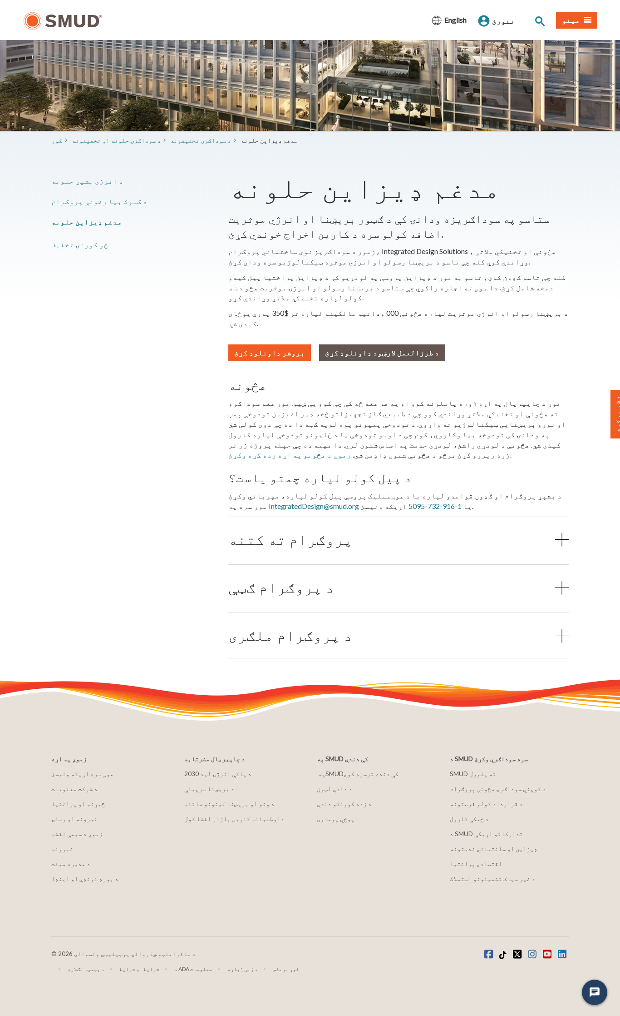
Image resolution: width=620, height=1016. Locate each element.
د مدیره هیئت (70, 863)
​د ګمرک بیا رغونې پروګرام (99, 201)
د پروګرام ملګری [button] (290, 635)
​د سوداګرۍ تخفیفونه (200, 140)
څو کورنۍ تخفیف (79, 244)
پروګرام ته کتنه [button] (290, 539)
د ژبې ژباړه (242, 969)
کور (56, 140)
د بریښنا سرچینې (209, 788)
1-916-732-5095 (435, 506)
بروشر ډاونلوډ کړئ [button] (269, 352)
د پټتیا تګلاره (86, 969)
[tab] (398, 540)
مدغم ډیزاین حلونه (86, 221)
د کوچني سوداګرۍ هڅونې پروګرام (498, 788)
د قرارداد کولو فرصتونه (486, 803)
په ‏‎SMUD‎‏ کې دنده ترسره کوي (358, 773)
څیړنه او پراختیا (78, 803)
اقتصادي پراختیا (476, 863)
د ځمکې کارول (469, 818)
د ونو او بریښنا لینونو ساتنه (229, 803)
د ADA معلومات (193, 969)
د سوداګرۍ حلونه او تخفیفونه (116, 140)
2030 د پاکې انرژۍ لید (217, 773)
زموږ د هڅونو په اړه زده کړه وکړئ (289, 454)
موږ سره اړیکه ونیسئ (82, 773)
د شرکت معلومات (74, 788)
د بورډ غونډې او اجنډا (84, 878)
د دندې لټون (334, 788)
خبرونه (62, 848)
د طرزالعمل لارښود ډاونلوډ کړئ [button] (382, 352)
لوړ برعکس (286, 969)
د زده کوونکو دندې (344, 803)
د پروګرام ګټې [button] (281, 587)
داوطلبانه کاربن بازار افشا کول (234, 818)
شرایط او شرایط (139, 969)
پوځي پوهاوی (335, 818)
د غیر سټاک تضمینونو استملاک (492, 878)
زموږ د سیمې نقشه (77, 833)
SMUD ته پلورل (473, 773)
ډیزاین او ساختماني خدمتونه (493, 848)
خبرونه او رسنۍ (74, 818)
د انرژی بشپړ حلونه (87, 180)
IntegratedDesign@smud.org (314, 506)
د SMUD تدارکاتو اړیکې (486, 833)
